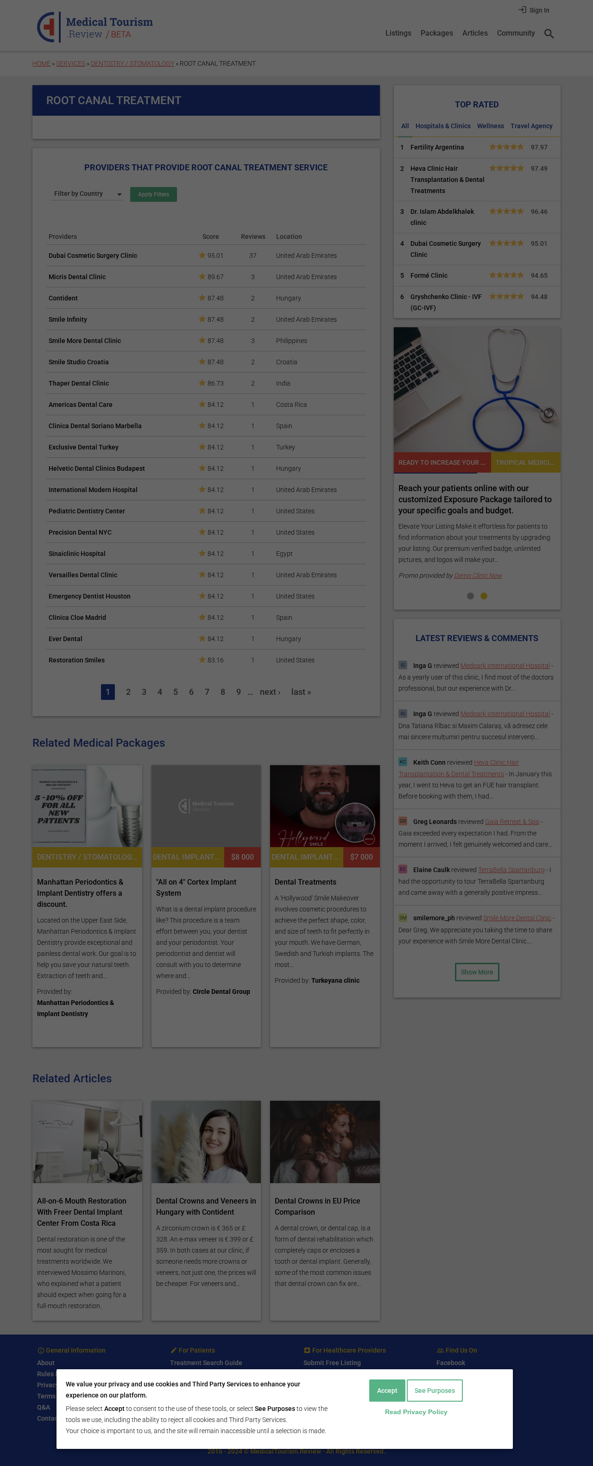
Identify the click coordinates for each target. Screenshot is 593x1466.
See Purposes (435, 1390)
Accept (387, 1390)
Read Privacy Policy (416, 1412)
